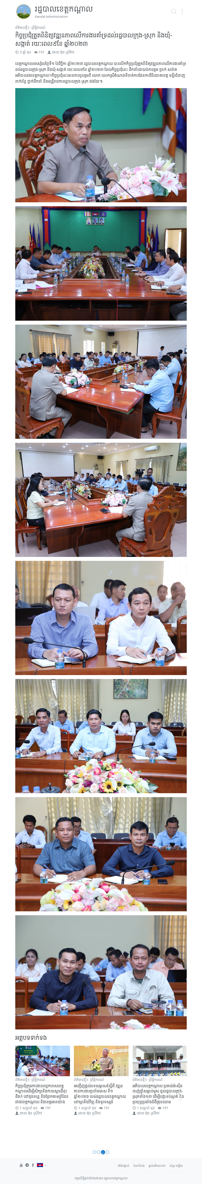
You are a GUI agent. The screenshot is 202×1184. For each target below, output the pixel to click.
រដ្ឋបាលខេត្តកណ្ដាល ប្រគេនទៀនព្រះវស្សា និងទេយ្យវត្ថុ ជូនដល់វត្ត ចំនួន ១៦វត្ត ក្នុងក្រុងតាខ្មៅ (158, 1091)
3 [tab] (102, 1152)
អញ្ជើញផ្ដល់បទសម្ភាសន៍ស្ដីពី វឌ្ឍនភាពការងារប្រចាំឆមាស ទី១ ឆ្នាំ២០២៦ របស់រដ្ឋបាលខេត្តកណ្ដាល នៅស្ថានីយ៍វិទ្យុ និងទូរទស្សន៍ (41, 1094)
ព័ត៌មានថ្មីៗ (22, 27)
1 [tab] (94, 1152)
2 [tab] (98, 1152)
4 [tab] (107, 1152)
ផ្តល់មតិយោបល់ (157, 1166)
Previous (21, 1096)
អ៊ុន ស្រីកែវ (67, 52)
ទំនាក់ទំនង (139, 1166)
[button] (182, 12)
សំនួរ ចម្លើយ (176, 1166)
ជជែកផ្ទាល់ (123, 1166)
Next (181, 1096)
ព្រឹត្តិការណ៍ (38, 27)
